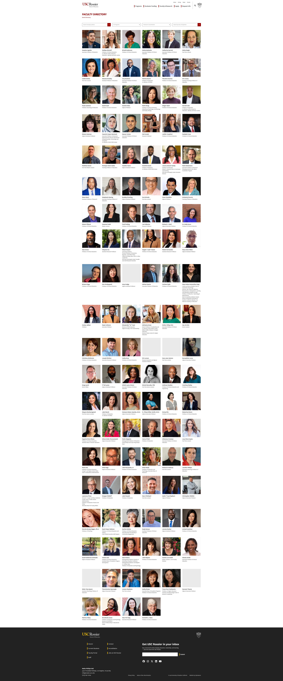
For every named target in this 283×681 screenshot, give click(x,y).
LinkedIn (156, 661)
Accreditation (112, 648)
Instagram (147, 661)
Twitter (151, 661)
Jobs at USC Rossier (114, 653)
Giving (179, 2)
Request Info (186, 6)
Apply (177, 6)
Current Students (93, 648)
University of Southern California (200, 5)
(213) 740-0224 (86, 675)
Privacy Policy (131, 675)
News (184, 2)
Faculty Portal (92, 653)
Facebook (143, 661)
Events (188, 2)
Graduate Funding (151, 6)
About (174, 2)
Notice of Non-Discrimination (144, 675)
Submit (182, 654)
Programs (138, 6)
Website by (195, 675)
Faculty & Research (166, 6)
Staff (89, 657)
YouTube (160, 661)
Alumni (90, 644)
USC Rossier (90, 4)
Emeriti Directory (86, 17)
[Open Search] (195, 4)
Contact (110, 644)
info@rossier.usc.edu (88, 673)
